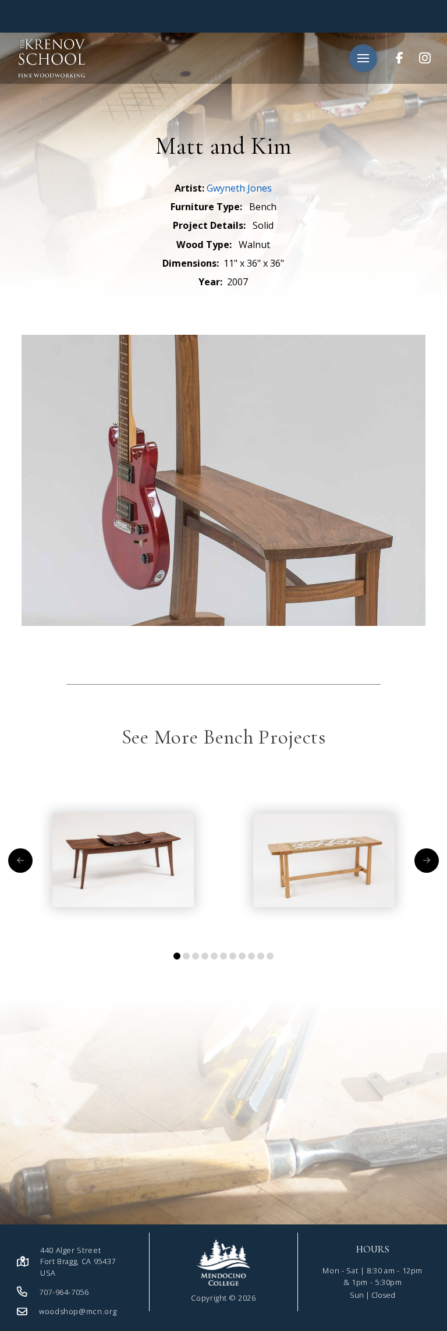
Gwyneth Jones (239, 188)
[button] (363, 58)
